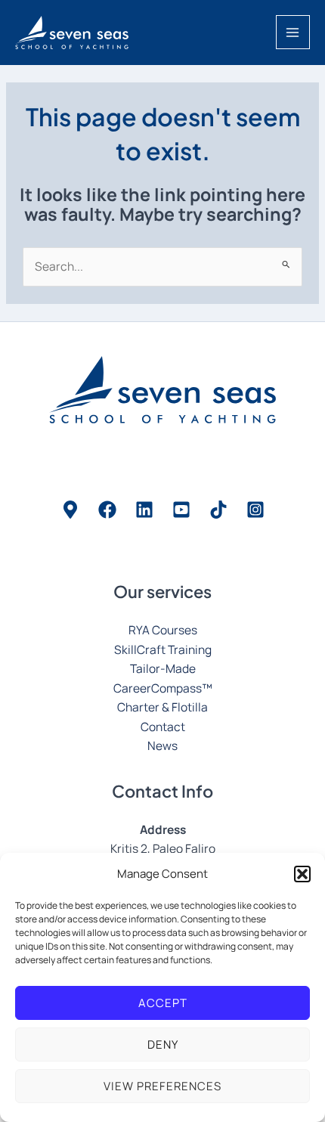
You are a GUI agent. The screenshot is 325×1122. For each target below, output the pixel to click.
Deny (162, 1044)
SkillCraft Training (163, 649)
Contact (163, 726)
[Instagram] (255, 510)
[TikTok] (218, 510)
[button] (302, 874)
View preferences (162, 1086)
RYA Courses (162, 629)
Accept (162, 1003)
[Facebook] (107, 510)
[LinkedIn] (144, 510)
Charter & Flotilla (162, 707)
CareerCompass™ (162, 688)
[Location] (70, 510)
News (162, 745)
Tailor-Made (163, 668)
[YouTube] (181, 510)
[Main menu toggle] (293, 32)
